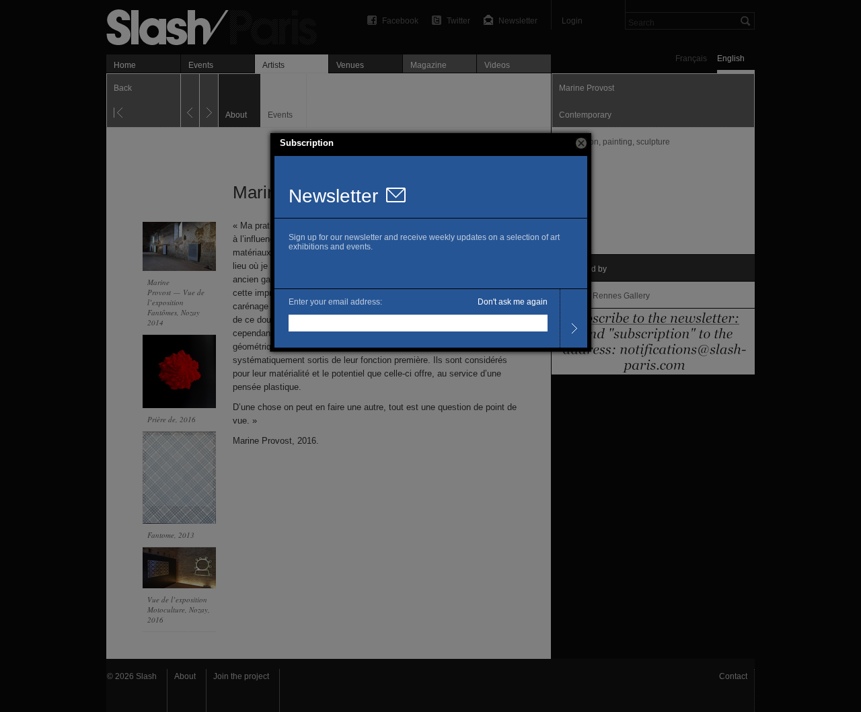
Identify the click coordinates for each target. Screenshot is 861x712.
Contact (733, 676)
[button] (581, 143)
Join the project (241, 676)
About (185, 676)
